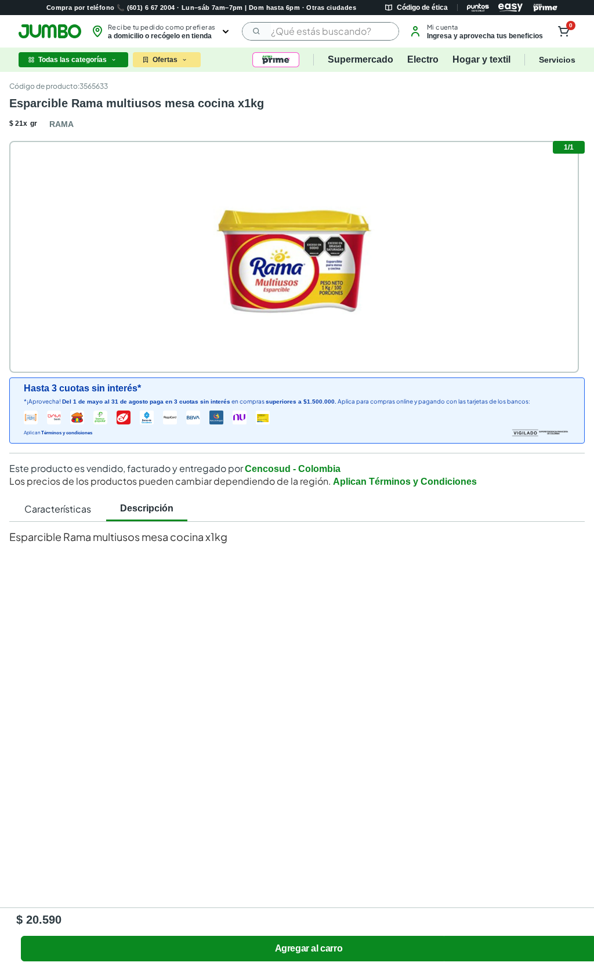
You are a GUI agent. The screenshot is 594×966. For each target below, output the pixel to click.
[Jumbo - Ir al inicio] (50, 31)
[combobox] (320, 31)
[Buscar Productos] (257, 31)
